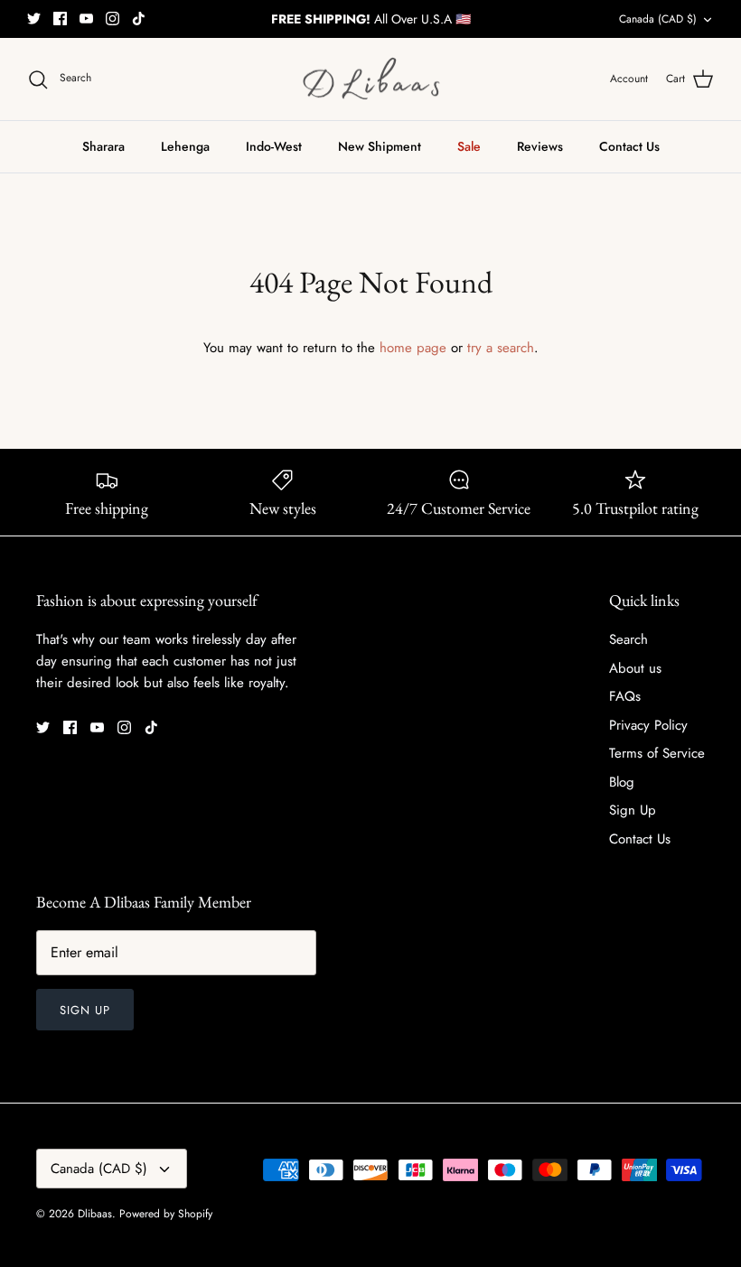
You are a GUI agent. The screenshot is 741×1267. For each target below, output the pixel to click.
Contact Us (629, 146)
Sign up (85, 1010)
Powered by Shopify (165, 1214)
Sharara (103, 146)
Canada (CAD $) (658, 19)
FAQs (625, 696)
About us (635, 668)
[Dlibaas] (371, 79)
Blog (621, 782)
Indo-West (274, 146)
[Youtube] (86, 18)
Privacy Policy (648, 725)
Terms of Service (657, 753)
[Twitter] (34, 18)
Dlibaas (95, 1214)
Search (628, 639)
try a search (500, 348)
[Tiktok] (138, 18)
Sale (469, 146)
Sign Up (632, 810)
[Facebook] (60, 18)
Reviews (540, 146)
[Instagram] (112, 18)
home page (413, 348)
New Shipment (379, 146)
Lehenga (185, 146)
